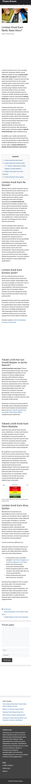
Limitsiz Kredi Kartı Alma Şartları (13, 177)
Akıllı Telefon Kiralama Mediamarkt (14, 715)
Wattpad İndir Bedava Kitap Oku (13, 712)
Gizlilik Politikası (8, 765)
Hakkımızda (6, 768)
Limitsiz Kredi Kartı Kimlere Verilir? (14, 163)
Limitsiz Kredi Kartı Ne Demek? (13, 160)
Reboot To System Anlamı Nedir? (13, 709)
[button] (18, 5)
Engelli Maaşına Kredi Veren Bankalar (16, 617)
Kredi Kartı (7, 609)
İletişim (5, 771)
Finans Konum (9, 1)
